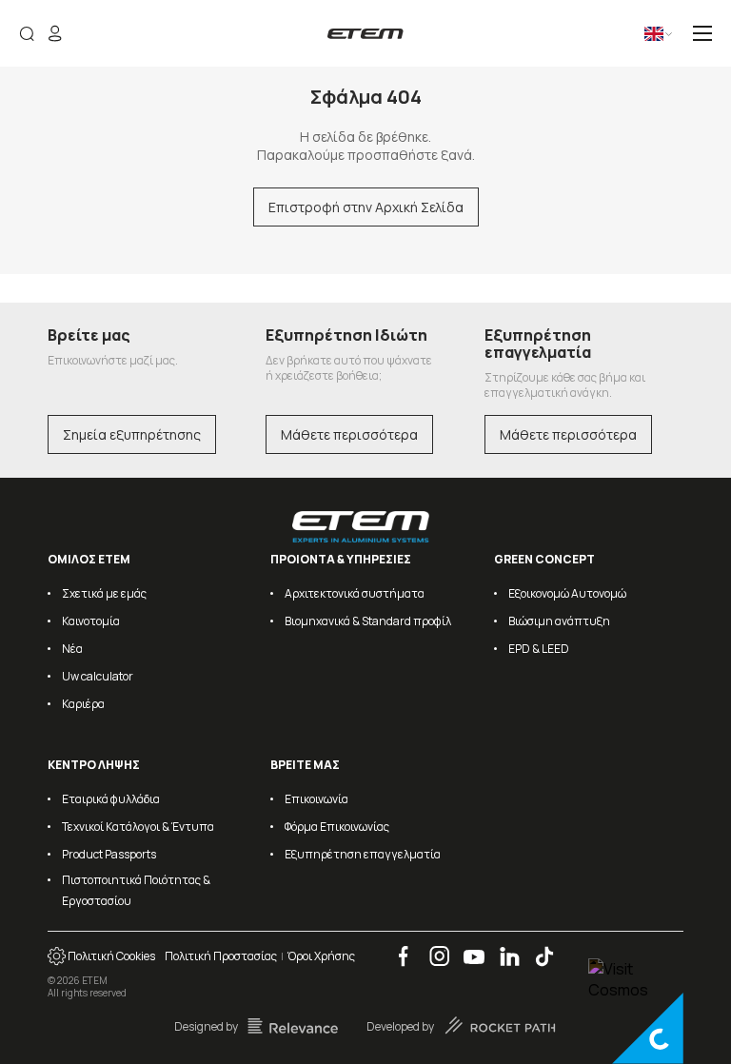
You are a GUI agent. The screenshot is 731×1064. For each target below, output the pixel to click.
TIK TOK (537, 946)
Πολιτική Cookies (110, 956)
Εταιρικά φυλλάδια (111, 799)
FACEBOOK (397, 946)
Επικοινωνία (316, 799)
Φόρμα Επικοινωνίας (337, 826)
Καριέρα (83, 704)
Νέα (72, 648)
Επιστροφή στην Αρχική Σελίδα (366, 207)
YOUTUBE (468, 946)
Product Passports (109, 854)
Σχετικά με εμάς (104, 593)
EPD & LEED (538, 648)
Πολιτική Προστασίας (221, 956)
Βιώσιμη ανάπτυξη (559, 621)
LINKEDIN (502, 946)
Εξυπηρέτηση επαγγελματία (363, 854)
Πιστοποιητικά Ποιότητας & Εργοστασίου (136, 890)
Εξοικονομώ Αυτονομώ (567, 593)
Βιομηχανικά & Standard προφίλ (368, 621)
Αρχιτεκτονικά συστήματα (355, 593)
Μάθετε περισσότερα (349, 434)
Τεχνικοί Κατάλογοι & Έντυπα (138, 826)
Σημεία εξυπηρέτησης (132, 434)
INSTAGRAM (433, 946)
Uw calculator (97, 676)
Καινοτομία (91, 621)
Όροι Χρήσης (321, 956)
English (639, 40)
